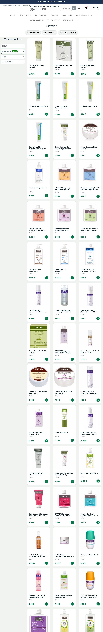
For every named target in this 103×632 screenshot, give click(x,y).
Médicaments (25, 15)
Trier (4, 46)
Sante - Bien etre (49, 32)
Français (96, 7)
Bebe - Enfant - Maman (68, 32)
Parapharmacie (40, 15)
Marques (54, 15)
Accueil (13, 15)
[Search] (73, 8)
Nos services (68, 20)
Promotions (67, 15)
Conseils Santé (53, 20)
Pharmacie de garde (36, 20)
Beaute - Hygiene (33, 32)
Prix (4, 57)
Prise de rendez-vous (84, 15)
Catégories (7, 62)
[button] (86, 7)
